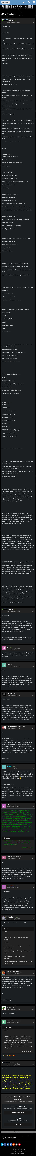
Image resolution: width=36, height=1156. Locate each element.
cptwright (5, 16)
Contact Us (21, 1149)
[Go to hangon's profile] (4, 767)
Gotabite (9, 805)
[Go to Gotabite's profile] (4, 806)
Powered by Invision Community (18, 1153)
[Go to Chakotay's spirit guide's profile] (4, 727)
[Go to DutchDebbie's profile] (6, 1062)
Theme (13, 1149)
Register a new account (18, 1112)
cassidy (9, 1007)
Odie (8, 664)
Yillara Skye (10, 917)
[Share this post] (33, 22)
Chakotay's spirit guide (14, 726)
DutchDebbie (11, 1063)
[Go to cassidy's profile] (4, 1008)
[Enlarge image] (20, 778)
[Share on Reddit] (13, 1144)
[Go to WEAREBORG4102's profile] (4, 973)
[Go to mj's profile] (4, 648)
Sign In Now (18, 1124)
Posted (13, 22)
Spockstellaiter (11, 1021)
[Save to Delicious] (11, 1144)
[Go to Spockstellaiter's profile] (4, 1022)
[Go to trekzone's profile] (4, 694)
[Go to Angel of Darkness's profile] (4, 857)
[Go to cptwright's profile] (5, 20)
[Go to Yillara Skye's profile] (4, 918)
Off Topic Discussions (24, 16)
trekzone (9, 693)
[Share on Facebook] (5, 1144)
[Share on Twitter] (2, 1144)
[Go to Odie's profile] (4, 665)
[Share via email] (16, 1144)
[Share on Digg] (8, 1144)
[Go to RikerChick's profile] (4, 887)
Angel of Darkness (13, 856)
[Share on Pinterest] (19, 1144)
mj (7, 647)
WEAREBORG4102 (13, 972)
